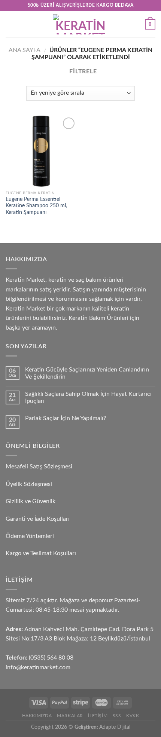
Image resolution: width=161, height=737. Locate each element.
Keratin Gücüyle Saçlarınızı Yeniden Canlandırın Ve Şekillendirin (87, 373)
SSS (117, 715)
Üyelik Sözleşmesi (29, 484)
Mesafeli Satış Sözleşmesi (39, 467)
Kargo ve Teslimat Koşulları (41, 553)
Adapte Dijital (114, 727)
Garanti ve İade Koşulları (38, 519)
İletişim (97, 715)
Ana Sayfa (24, 50)
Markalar (70, 715)
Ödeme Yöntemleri (30, 536)
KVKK (132, 715)
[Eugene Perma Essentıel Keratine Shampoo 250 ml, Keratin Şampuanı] (41, 151)
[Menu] (10, 24)
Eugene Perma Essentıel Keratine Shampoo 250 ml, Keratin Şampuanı (36, 206)
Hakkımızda (37, 715)
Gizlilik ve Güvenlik (30, 501)
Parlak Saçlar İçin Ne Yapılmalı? (65, 418)
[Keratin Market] (80, 24)
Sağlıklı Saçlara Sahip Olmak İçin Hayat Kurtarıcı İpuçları (88, 397)
